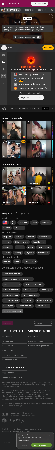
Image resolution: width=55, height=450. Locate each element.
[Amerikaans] (5, 222)
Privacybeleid (7, 336)
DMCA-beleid (7, 346)
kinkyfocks (7, 213)
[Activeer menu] (3, 3)
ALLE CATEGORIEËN (12, 311)
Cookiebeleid (7, 350)
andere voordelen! (34, 93)
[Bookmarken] (4, 47)
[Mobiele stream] (13, 222)
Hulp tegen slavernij (10, 360)
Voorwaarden (7, 341)
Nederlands (41, 323)
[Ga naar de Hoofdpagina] (17, 3)
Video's (29, 10)
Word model (33, 336)
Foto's (41, 10)
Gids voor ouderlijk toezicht (13, 355)
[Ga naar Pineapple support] (4, 420)
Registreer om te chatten (31, 98)
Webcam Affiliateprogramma (39, 346)
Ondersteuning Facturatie (12, 377)
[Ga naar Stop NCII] (17, 421)
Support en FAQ (8, 373)
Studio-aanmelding (35, 341)
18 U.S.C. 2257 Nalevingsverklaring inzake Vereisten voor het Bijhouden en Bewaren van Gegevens (25, 430)
